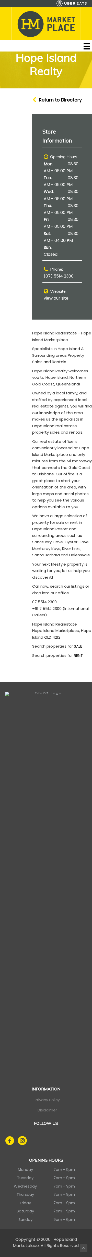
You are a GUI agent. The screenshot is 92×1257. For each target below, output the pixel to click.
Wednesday (25, 1186)
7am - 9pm (64, 1169)
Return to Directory (60, 100)
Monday (25, 1169)
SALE (78, 646)
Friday (25, 1202)
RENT (78, 655)
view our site (56, 298)
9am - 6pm (64, 1219)
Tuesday (25, 1177)
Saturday (25, 1211)
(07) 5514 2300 (59, 276)
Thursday (25, 1194)
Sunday (25, 1219)
